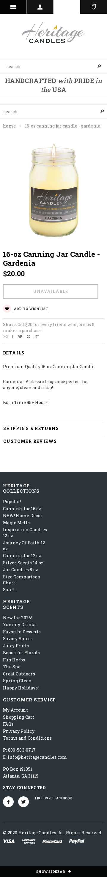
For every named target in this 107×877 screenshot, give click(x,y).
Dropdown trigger (40, 7)
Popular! (12, 501)
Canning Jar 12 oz (22, 555)
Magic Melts (16, 523)
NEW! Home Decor (23, 515)
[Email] (5, 336)
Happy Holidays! (21, 688)
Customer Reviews (30, 441)
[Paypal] (77, 841)
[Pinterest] (28, 336)
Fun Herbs (14, 660)
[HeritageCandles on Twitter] (23, 801)
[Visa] (9, 841)
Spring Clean (17, 681)
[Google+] (37, 336)
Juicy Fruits (16, 646)
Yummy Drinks (20, 624)
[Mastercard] (52, 841)
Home (9, 126)
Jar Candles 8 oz (20, 569)
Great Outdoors (19, 674)
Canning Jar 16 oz (22, 509)
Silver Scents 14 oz (23, 563)
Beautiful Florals (21, 652)
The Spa (12, 666)
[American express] (28, 841)
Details (14, 353)
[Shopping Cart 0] (93, 7)
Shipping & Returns (31, 428)
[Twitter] (20, 336)
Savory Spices (18, 638)
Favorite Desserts (22, 632)
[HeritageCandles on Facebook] (8, 801)
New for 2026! (17, 617)
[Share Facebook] (13, 336)
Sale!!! (9, 589)
